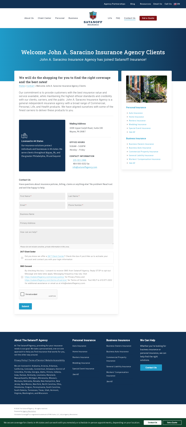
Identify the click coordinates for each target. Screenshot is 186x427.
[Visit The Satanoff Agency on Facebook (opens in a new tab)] (7, 4)
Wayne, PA (51, 152)
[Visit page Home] (93, 18)
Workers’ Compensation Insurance (145, 159)
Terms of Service (36, 360)
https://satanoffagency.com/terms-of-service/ (46, 280)
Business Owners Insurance (141, 144)
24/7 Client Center (56, 256)
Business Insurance (136, 138)
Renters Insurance (137, 120)
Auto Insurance (136, 113)
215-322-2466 (79, 160)
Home (22, 85)
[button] (151, 367)
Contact (31, 85)
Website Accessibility (55, 360)
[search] (180, 18)
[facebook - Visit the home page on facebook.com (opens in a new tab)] (161, 408)
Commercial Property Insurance (143, 151)
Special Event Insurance (140, 128)
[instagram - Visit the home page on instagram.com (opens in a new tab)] (171, 408)
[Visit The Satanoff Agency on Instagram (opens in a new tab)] (17, 4)
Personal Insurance (136, 107)
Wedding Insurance (138, 124)
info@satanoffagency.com (85, 167)
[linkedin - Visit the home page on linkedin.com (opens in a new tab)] (166, 408)
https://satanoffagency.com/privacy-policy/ (44, 277)
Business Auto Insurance (140, 147)
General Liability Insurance (141, 155)
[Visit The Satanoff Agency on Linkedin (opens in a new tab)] (12, 4)
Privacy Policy (20, 360)
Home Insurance (136, 116)
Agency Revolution (29, 411)
